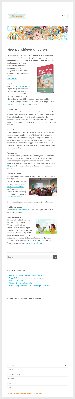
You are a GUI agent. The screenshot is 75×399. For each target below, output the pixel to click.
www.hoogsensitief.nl (34, 243)
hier (44, 202)
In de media (11, 383)
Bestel (9, 388)
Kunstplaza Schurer (14, 197)
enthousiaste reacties (21, 210)
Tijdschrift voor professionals (20, 283)
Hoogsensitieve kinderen (15, 393)
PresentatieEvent (13, 374)
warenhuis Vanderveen (15, 186)
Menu (63, 16)
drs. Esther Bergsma (20, 86)
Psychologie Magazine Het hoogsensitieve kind (26, 275)
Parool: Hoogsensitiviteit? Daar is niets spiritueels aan (29, 286)
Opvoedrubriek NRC (16, 280)
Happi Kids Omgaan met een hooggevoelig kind (27, 278)
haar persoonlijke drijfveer (17, 104)
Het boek (10, 365)
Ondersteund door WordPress (33, 393)
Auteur (10, 370)
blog (9, 166)
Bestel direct (12, 78)
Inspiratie (10, 379)
